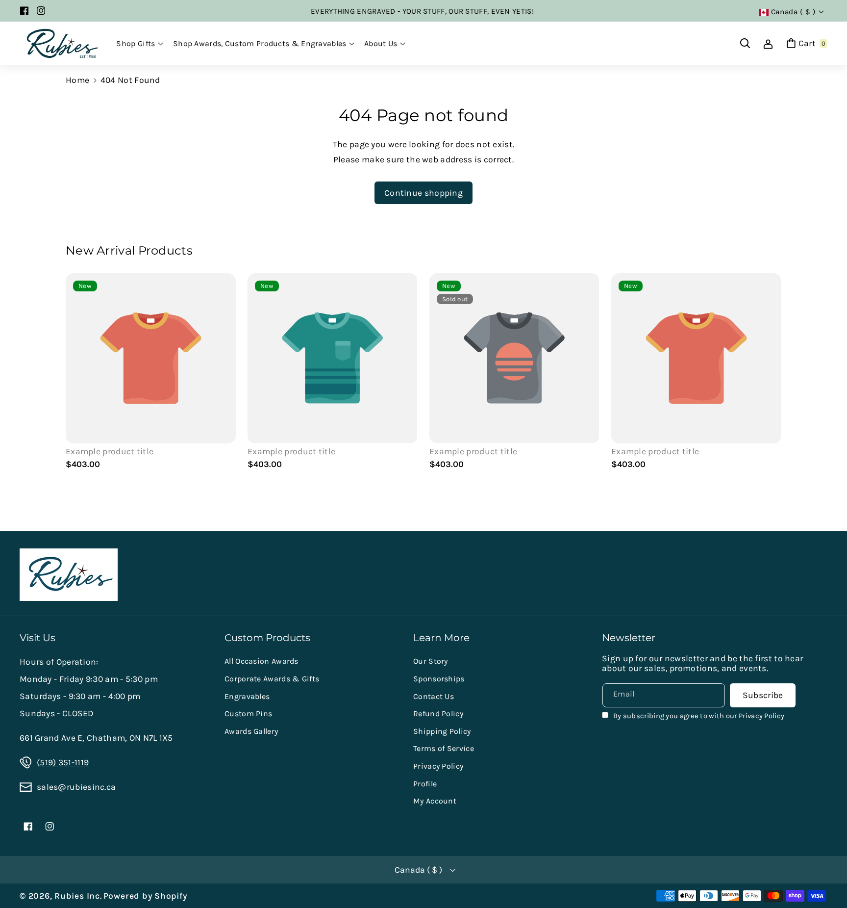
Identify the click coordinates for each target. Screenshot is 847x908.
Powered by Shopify (145, 896)
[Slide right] (769, 373)
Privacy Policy (438, 766)
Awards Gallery (251, 731)
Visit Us (37, 638)
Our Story (430, 661)
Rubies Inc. (77, 896)
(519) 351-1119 (63, 762)
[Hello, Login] (768, 43)
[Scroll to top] (825, 876)
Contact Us (433, 696)
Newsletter (628, 638)
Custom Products (267, 638)
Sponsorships (439, 678)
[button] (139, 44)
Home (77, 80)
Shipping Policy (442, 731)
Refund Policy (438, 713)
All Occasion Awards (261, 661)
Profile (425, 783)
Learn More (441, 638)
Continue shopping (423, 193)
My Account (434, 800)
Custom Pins (248, 713)
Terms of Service (443, 748)
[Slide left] (78, 373)
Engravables (247, 696)
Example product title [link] (109, 451)
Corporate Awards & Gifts (271, 678)
